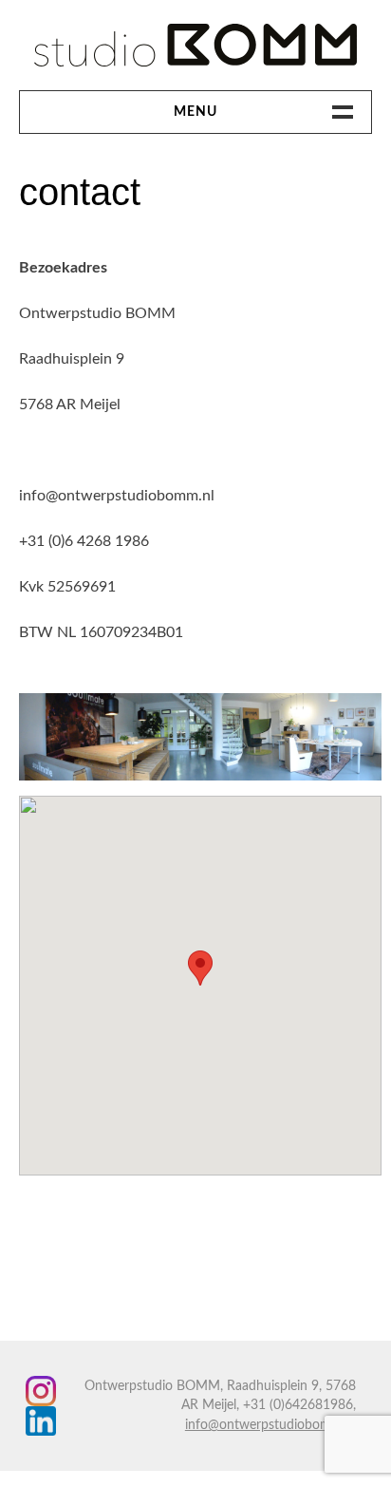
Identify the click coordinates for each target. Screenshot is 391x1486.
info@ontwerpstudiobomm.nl (270, 1425)
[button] (200, 968)
